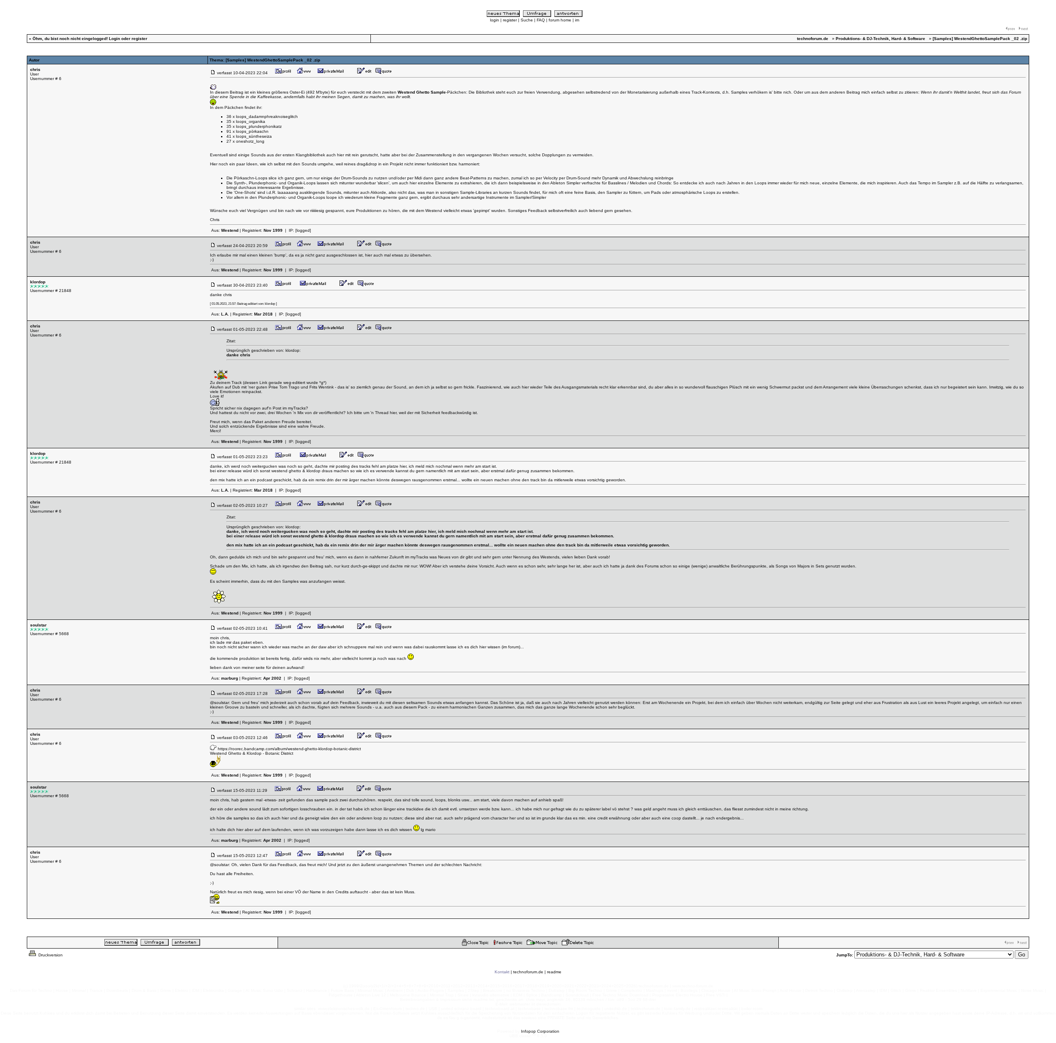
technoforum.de (528, 972)
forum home (560, 20)
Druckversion (50, 955)
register (510, 20)
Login (114, 38)
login (494, 20)
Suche (527, 20)
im (577, 20)
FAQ (541, 20)
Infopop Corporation (540, 1031)
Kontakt (502, 972)
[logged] (303, 230)
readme (554, 972)
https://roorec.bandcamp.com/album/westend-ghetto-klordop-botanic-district (289, 748)
